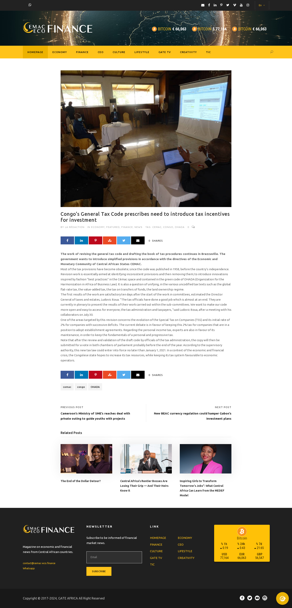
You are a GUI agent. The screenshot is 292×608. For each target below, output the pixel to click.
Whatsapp (29, 568)
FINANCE (82, 52)
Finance (127, 227)
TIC (208, 52)
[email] (202, 5)
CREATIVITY (188, 52)
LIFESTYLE (141, 52)
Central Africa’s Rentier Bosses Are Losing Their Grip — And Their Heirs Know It (144, 485)
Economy (98, 227)
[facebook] (209, 5)
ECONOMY (59, 52)
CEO (100, 52)
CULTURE (119, 52)
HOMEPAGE (35, 52)
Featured (113, 227)
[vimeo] (234, 5)
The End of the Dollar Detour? (81, 481)
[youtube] (241, 5)
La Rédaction (74, 227)
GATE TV (165, 52)
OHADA (180, 227)
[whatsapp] (30, 5)
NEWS (138, 227)
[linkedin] (215, 5)
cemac (156, 227)
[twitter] (227, 5)
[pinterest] (221, 5)
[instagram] (248, 5)
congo (168, 227)
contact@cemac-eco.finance (39, 563)
